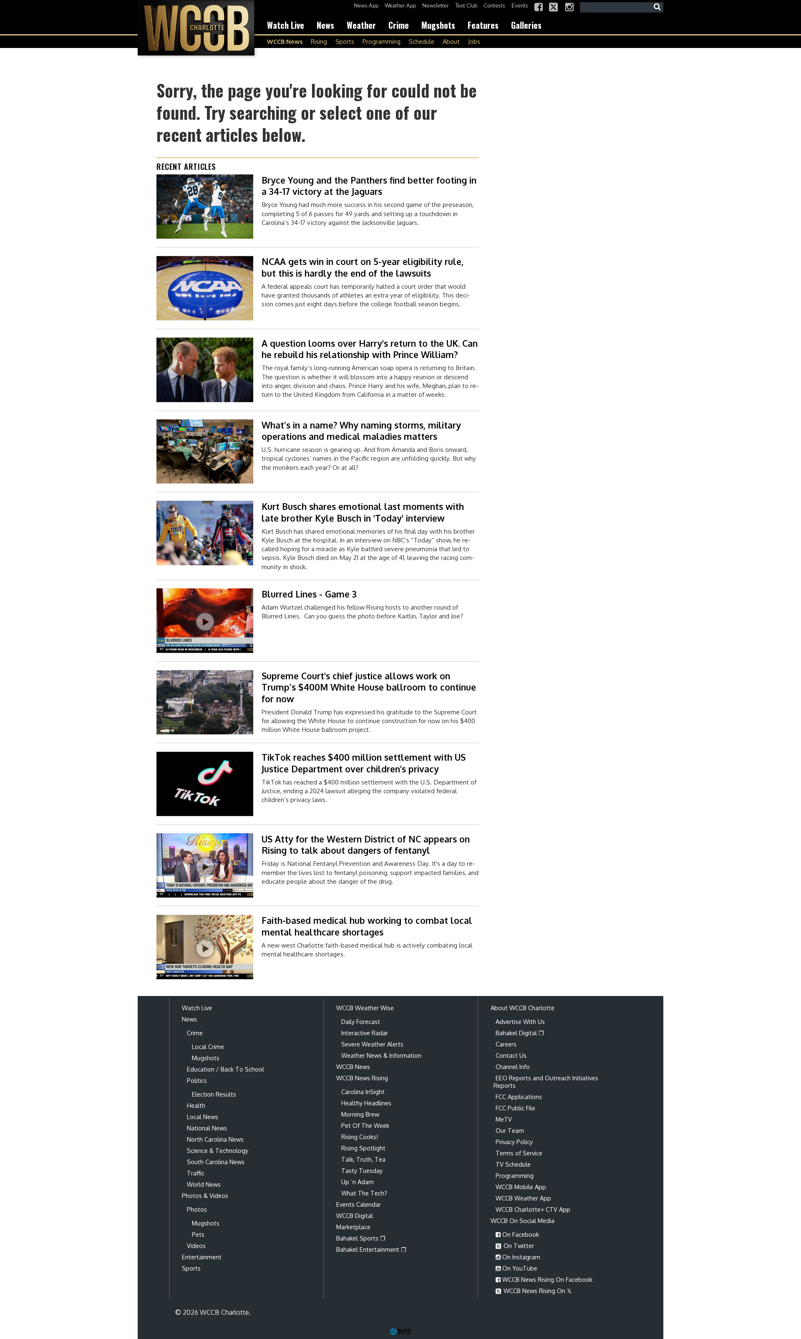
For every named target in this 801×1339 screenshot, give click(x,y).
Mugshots (438, 25)
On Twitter (518, 1245)
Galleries (526, 25)
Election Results (214, 1094)
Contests (494, 6)
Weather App (400, 6)
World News (204, 1184)
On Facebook (520, 1234)
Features (483, 25)
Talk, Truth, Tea (363, 1159)
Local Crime (208, 1046)
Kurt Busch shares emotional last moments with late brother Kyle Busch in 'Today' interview (363, 512)
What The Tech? (364, 1193)
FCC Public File (515, 1108)
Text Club (466, 6)
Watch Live (285, 25)
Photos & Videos (205, 1195)
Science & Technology (217, 1150)
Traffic (195, 1173)
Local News (202, 1116)
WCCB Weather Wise (365, 1007)
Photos (197, 1209)
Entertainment (202, 1257)
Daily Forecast (360, 1021)
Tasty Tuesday (362, 1170)
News (325, 25)
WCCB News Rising (362, 1078)
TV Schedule (513, 1164)
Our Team (510, 1130)
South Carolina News (215, 1161)
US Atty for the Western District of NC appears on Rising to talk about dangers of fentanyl (366, 844)
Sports (344, 41)
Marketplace (353, 1227)
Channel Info (513, 1066)
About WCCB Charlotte (522, 1007)
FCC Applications (519, 1096)
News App (366, 6)
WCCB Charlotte (196, 27)
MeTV (504, 1119)
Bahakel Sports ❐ (360, 1238)
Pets (198, 1234)
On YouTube (519, 1268)
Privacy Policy (514, 1141)
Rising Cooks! (359, 1136)
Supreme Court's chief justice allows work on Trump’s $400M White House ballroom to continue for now (369, 687)
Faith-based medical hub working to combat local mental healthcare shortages (367, 926)
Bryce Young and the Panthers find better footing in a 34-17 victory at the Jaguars (369, 185)
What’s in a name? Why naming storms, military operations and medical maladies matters (361, 430)
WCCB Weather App (523, 1198)
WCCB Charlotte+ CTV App (533, 1209)
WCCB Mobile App (521, 1186)
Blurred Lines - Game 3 (309, 594)
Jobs (474, 41)
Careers (506, 1044)
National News (207, 1128)
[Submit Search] (657, 7)
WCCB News (284, 41)
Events (519, 6)
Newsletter (435, 6)
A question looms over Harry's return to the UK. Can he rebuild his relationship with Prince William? (370, 349)
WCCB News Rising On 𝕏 (537, 1290)
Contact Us (511, 1055)
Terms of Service (519, 1153)
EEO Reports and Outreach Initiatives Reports (546, 1081)
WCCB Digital (354, 1215)
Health (196, 1105)
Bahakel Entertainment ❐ (371, 1249)
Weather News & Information (381, 1055)
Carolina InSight (363, 1091)
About (451, 41)
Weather (361, 25)
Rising (319, 41)
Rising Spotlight (363, 1148)
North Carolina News (215, 1139)
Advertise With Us (520, 1021)
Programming (381, 41)
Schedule (421, 41)
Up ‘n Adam (357, 1181)
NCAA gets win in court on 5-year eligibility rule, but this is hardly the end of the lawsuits (362, 267)
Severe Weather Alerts (372, 1044)
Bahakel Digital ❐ (520, 1032)
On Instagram (520, 1257)
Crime (398, 25)
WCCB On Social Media (522, 1220)
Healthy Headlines (366, 1103)
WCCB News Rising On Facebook (546, 1279)
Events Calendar (358, 1204)
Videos (196, 1245)
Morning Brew (360, 1114)
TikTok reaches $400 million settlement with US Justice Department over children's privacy (364, 762)
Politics (197, 1080)
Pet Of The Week (365, 1125)
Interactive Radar (364, 1032)
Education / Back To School (225, 1069)
